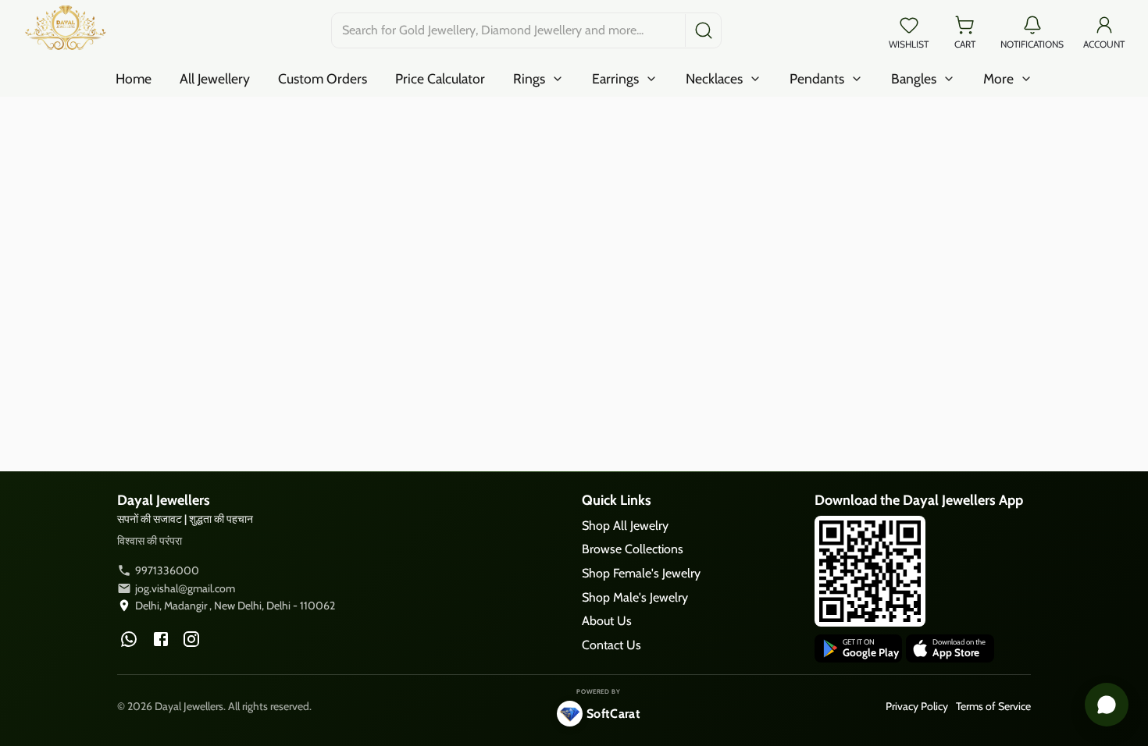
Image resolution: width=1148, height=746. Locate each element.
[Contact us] (1106, 704)
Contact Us (611, 645)
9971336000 (167, 570)
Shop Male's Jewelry (635, 597)
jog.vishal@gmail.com (185, 588)
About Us (607, 620)
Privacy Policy (917, 706)
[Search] (701, 30)
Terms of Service (993, 706)
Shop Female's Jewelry (641, 573)
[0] (909, 23)
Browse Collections (632, 549)
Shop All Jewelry (625, 525)
